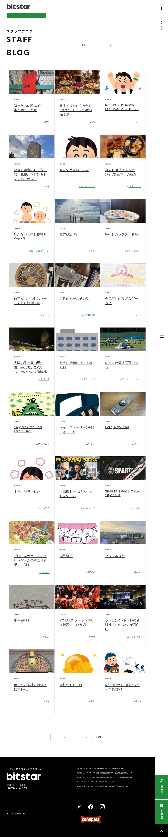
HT (139, 122)
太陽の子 (45, 379)
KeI (48, 701)
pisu (93, 250)
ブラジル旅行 (115, 556)
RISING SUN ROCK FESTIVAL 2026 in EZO (122, 107)
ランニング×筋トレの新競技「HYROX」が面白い (122, 625)
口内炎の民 (89, 315)
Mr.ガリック (89, 508)
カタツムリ (44, 443)
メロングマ (135, 637)
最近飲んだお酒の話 (74, 298)
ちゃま (91, 443)
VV (93, 122)
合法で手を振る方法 (74, 170)
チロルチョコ (134, 250)
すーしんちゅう (87, 186)
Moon (138, 701)
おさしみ (45, 636)
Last (98, 737)
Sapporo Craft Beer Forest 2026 (28, 429)
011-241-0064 (17, 785)
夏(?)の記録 (68, 234)
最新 (84, 45)
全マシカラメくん (40, 250)
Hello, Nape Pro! (117, 427)
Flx (139, 315)
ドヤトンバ (89, 379)
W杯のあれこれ (71, 685)
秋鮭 (47, 122)
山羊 (92, 701)
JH (48, 186)
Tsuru (138, 572)
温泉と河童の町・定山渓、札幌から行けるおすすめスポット (30, 174)
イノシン (45, 315)
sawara (91, 636)
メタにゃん (135, 186)
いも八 (137, 443)
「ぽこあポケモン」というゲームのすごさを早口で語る (30, 560)
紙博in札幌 (22, 620)
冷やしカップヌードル (121, 234)
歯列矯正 (66, 556)
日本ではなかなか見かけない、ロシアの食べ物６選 (76, 110)
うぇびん (45, 572)
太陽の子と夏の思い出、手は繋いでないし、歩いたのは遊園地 (30, 367)
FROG (91, 572)
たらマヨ (45, 508)
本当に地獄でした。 (28, 491)
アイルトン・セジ (131, 379)
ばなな (137, 508)
